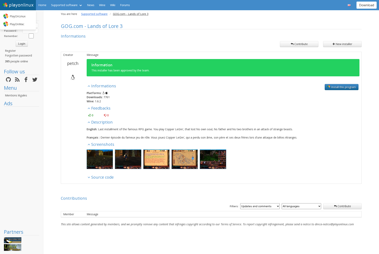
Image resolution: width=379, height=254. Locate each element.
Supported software (64, 5)
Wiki (112, 5)
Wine (102, 5)
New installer (343, 44)
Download (366, 5)
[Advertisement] (21, 168)
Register (10, 51)
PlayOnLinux (17, 16)
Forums (125, 5)
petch (73, 63)
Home (42, 5)
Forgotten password (18, 55)
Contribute (301, 44)
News (90, 5)
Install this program (343, 87)
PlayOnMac (17, 24)
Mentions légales (16, 95)
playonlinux (21, 5)
